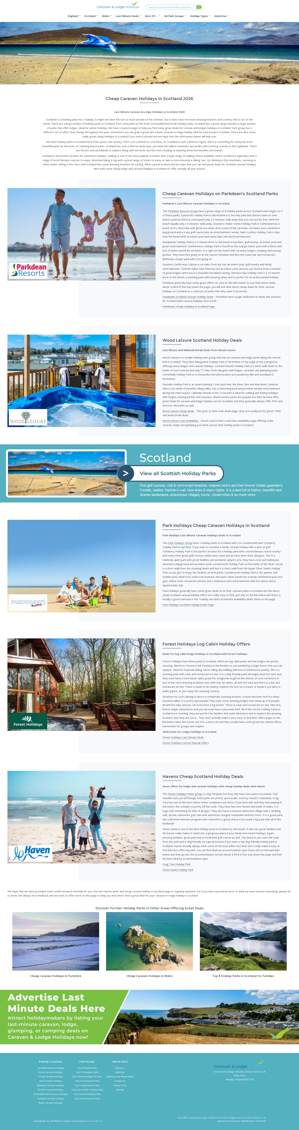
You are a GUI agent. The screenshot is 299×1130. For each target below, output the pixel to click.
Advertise (120, 1072)
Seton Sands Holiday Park (177, 869)
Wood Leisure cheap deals (178, 411)
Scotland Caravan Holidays (50, 1098)
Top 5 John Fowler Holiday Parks (87, 1089)
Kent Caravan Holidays (50, 1081)
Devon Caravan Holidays (50, 1072)
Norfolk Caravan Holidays (50, 1089)
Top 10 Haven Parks (87, 1068)
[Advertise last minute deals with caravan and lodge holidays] (149, 1017)
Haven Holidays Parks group (185, 794)
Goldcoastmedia (95, 1121)
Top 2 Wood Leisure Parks (87, 1098)
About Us (120, 1068)
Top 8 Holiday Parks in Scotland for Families (243, 976)
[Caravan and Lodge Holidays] (118, 5)
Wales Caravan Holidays (50, 1103)
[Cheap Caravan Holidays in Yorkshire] (55, 941)
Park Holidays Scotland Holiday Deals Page (188, 604)
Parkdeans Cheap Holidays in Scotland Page (188, 306)
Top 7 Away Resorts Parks (87, 1085)
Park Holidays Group (180, 543)
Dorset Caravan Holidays (50, 1076)
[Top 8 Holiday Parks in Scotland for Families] (243, 941)
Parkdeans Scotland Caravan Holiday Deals (187, 296)
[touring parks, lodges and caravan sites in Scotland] (149, 473)
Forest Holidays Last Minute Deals (183, 737)
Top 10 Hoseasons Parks (87, 1081)
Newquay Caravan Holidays (50, 1085)
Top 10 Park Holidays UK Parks (87, 1076)
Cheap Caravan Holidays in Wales (149, 976)
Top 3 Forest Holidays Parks (87, 1094)
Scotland (90, 16)
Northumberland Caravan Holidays (50, 1094)
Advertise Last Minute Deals (120, 1076)
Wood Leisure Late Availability (180, 420)
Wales (106, 16)
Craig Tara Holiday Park (176, 864)
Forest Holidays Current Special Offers (185, 743)
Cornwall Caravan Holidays (50, 1068)
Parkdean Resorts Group (183, 211)
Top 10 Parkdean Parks (87, 1072)
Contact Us (120, 1081)
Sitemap (120, 1089)
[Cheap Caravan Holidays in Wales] (149, 941)
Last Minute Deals (127, 16)
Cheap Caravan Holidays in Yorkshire (55, 976)
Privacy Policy (119, 1085)
